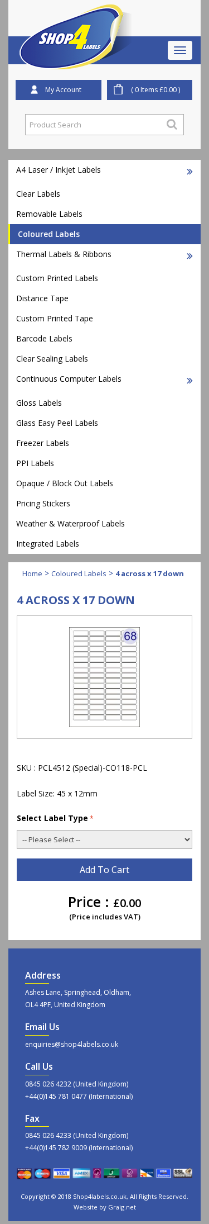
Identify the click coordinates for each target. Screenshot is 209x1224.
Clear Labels (38, 193)
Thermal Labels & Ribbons (63, 254)
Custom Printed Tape (54, 318)
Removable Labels (49, 213)
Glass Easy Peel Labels (57, 423)
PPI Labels (35, 463)
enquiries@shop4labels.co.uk (71, 1044)
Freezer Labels (42, 443)
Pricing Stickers (43, 503)
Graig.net (122, 1207)
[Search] (172, 124)
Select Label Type (52, 818)
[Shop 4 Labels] (76, 18)
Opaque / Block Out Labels (64, 483)
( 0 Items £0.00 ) (155, 89)
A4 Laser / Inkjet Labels (58, 169)
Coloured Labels (49, 234)
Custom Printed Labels (57, 278)
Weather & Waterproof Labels (70, 523)
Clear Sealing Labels (52, 358)
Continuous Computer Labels (68, 378)
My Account (63, 89)
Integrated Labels (47, 543)
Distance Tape (42, 298)
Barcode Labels (44, 338)
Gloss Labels (39, 402)
